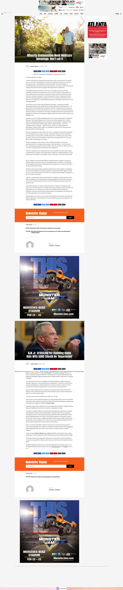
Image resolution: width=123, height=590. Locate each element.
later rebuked (47, 433)
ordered (41, 438)
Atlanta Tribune (34, 66)
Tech (61, 13)
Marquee (34, 224)
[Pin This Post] (53, 71)
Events (81, 13)
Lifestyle (76, 13)
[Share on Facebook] (37, 71)
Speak (71, 13)
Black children (38, 376)
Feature (56, 13)
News (45, 13)
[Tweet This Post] (45, 71)
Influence (50, 13)
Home (41, 13)
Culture (66, 13)
